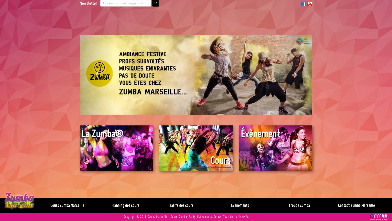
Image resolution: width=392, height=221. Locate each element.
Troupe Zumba (299, 205)
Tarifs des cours (181, 205)
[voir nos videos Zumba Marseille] (309, 4)
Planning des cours (125, 205)
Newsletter (88, 3)
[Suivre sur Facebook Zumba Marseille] (303, 4)
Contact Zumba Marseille (356, 205)
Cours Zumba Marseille (67, 205)
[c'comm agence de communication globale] (379, 217)
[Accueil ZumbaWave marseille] (19, 201)
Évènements (240, 205)
